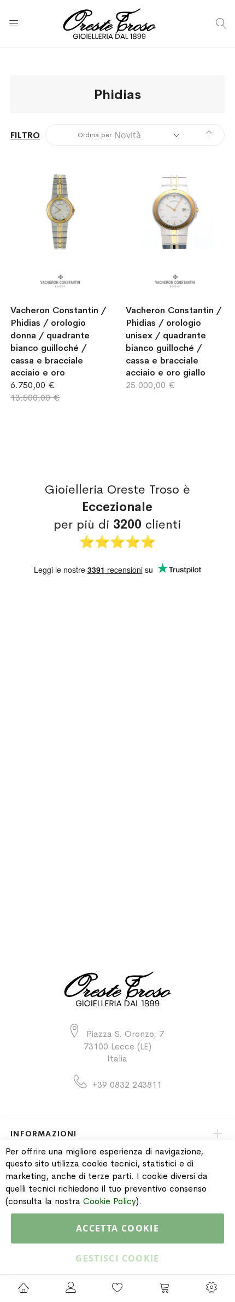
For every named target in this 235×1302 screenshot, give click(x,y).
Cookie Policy (109, 1201)
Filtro (25, 135)
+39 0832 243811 (127, 1084)
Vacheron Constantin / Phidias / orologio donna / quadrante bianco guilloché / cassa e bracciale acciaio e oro (58, 341)
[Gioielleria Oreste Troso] (117, 24)
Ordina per (94, 135)
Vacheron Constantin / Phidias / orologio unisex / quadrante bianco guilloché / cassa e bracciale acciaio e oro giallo (173, 341)
